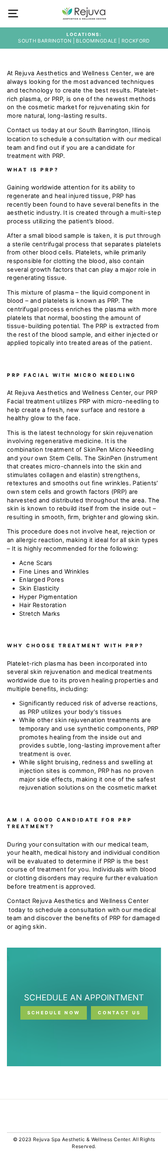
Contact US (119, 1013)
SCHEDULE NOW (53, 1013)
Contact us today (32, 130)
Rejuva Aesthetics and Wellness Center (73, 73)
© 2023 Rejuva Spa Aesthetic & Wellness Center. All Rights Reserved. (84, 1142)
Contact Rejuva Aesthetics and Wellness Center (78, 901)
